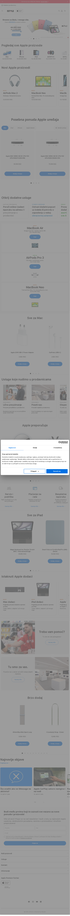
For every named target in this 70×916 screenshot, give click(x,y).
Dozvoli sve (57, 471)
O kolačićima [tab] (58, 447)
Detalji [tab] (35, 447)
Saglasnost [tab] (12, 447)
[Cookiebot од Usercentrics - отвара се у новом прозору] (60, 442)
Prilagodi (33, 471)
